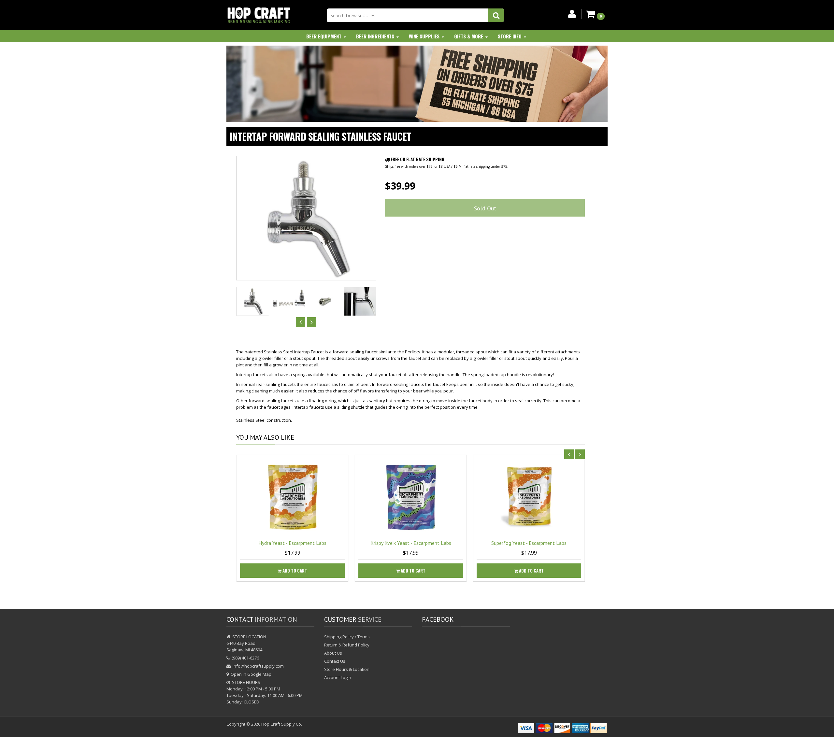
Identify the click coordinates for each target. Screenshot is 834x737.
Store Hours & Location (346, 669)
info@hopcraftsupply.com (258, 666)
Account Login (337, 677)
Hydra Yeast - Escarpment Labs (292, 543)
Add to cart (294, 570)
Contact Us (334, 661)
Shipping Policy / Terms (347, 637)
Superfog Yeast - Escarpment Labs (529, 543)
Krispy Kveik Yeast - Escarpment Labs (410, 543)
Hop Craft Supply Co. (281, 724)
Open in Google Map (251, 674)
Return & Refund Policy (346, 645)
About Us (333, 653)
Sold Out (485, 208)
